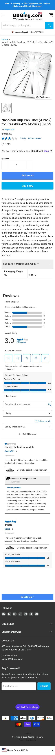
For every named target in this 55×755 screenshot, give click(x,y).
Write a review (34, 138)
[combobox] (27, 750)
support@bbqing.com (12, 659)
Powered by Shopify (27, 740)
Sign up (44, 686)
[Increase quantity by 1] (29, 165)
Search (27, 734)
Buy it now (27, 185)
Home (5, 39)
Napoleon (9, 129)
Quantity (5, 158)
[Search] (49, 25)
